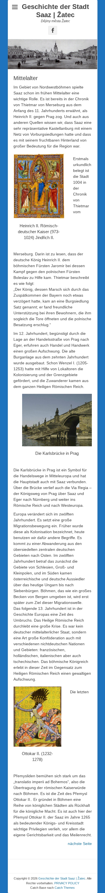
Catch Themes (65, 887)
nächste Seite (80, 843)
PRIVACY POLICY (66, 883)
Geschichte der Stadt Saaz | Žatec (55, 11)
